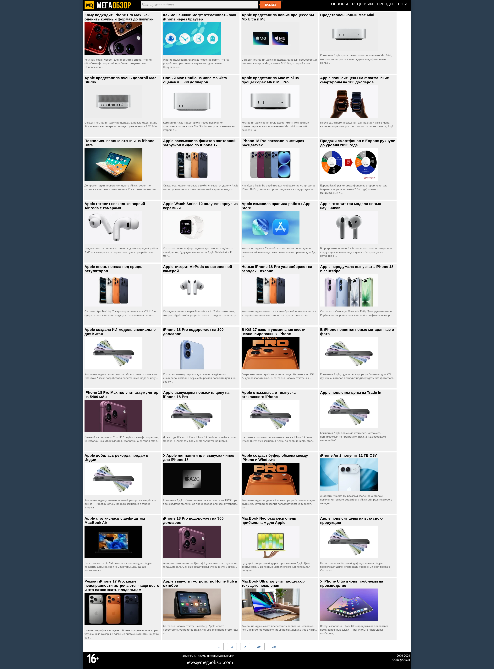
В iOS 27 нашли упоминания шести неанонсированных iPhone (273, 332)
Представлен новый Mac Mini (347, 15)
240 (274, 646)
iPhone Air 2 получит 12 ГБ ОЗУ (348, 455)
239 (258, 646)
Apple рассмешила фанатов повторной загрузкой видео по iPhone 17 (199, 143)
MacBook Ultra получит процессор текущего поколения (273, 583)
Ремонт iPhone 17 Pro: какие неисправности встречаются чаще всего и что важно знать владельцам (122, 585)
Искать (270, 4)
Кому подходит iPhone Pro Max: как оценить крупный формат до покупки (119, 17)
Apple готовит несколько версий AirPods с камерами (115, 206)
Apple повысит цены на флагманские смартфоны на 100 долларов (354, 80)
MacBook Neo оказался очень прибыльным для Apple (269, 520)
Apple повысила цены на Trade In (350, 392)
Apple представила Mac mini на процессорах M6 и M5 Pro (270, 80)
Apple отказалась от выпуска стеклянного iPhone (269, 394)
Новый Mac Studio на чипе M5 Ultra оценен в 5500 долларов (195, 80)
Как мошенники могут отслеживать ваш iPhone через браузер (199, 17)
